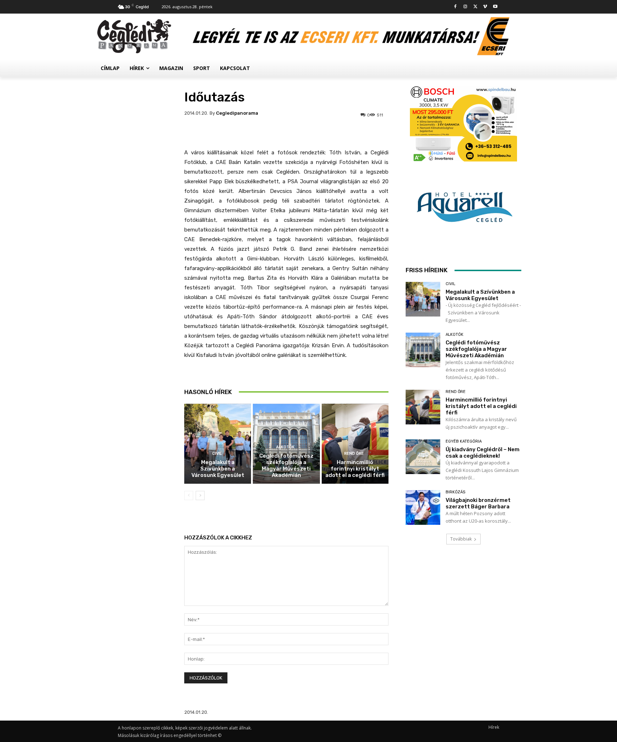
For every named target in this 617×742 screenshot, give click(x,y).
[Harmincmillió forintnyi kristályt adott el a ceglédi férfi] (355, 444)
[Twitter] (475, 7)
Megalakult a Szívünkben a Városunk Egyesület (217, 468)
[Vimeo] (485, 7)
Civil (217, 453)
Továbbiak (461, 539)
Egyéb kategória (464, 441)
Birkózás (455, 492)
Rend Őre (354, 453)
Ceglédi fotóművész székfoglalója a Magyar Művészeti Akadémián (286, 465)
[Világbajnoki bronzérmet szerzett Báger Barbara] (423, 507)
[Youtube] (495, 7)
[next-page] (200, 495)
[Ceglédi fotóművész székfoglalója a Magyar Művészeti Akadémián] (423, 350)
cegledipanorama (237, 113)
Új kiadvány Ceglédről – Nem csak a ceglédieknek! (483, 452)
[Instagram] (465, 7)
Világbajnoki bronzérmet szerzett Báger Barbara (478, 503)
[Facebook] (455, 7)
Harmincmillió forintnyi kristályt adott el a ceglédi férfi (355, 468)
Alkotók (285, 447)
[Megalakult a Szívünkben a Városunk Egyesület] (217, 444)
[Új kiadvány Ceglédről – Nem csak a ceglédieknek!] (423, 456)
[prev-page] (188, 495)
